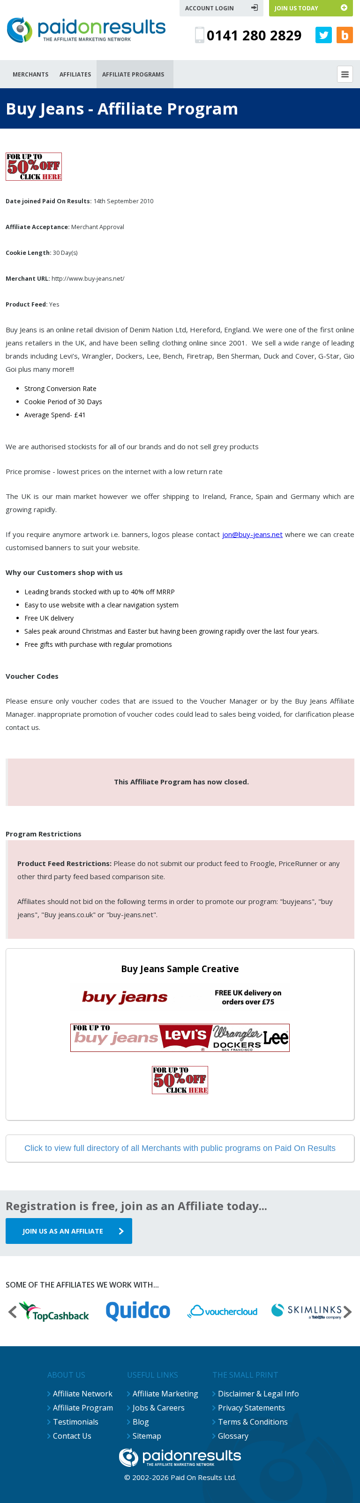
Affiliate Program (83, 1408)
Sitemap (147, 1436)
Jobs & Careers (159, 1408)
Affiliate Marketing (165, 1393)
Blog (141, 1422)
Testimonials (75, 1422)
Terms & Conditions (253, 1422)
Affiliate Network (82, 1393)
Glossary (233, 1436)
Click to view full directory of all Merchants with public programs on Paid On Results (180, 1148)
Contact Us (72, 1436)
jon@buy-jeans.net (252, 534)
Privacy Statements (251, 1408)
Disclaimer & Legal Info (258, 1393)
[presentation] (12, 1313)
